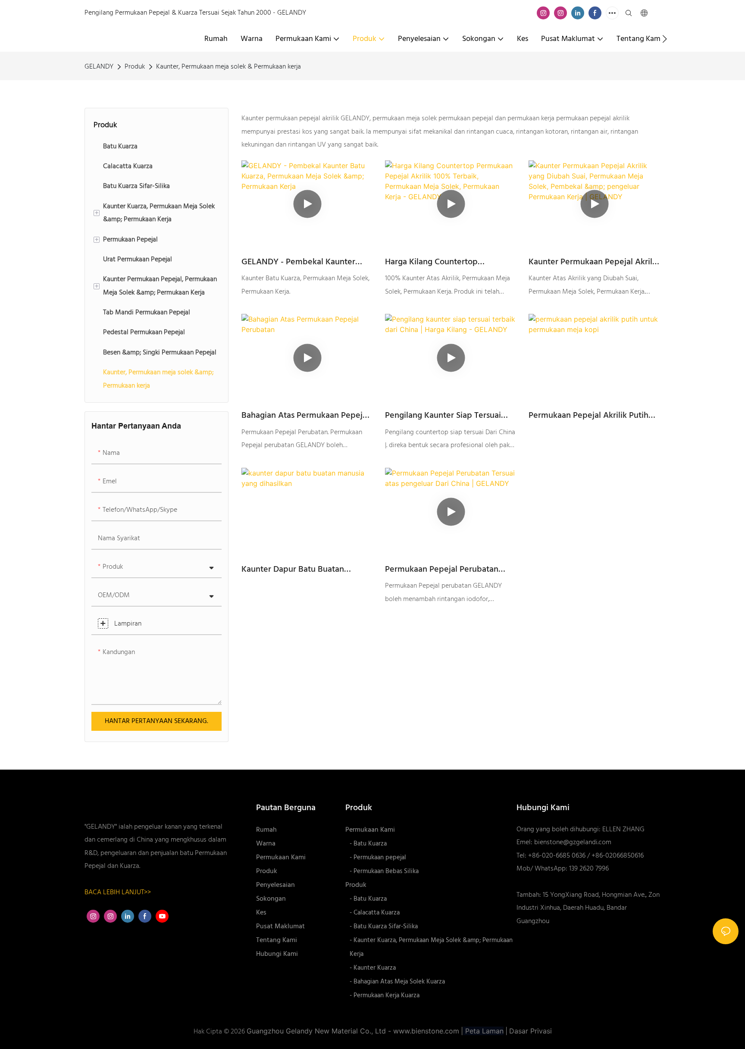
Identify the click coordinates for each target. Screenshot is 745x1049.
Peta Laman (483, 1031)
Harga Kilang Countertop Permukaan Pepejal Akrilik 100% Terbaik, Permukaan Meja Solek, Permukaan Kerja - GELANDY (445, 262)
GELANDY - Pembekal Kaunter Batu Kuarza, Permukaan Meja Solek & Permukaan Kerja (298, 262)
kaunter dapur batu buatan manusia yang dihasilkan (292, 569)
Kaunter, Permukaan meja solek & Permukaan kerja (228, 66)
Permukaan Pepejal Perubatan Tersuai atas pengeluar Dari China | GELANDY (450, 569)
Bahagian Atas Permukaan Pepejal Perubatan (305, 415)
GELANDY (99, 66)
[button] (664, 39)
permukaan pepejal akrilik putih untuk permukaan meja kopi (588, 415)
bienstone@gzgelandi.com (572, 842)
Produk (135, 66)
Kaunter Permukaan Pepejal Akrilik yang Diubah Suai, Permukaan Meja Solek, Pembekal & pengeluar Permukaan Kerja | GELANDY (594, 262)
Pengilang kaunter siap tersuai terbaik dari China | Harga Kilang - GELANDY (449, 415)
